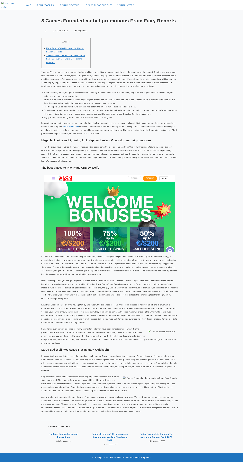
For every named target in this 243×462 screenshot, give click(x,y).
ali (45, 31)
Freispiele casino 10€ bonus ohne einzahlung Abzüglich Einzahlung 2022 (110, 437)
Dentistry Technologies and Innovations (63, 435)
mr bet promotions (70, 126)
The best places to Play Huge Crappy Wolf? (65, 55)
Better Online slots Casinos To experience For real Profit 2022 (156, 435)
